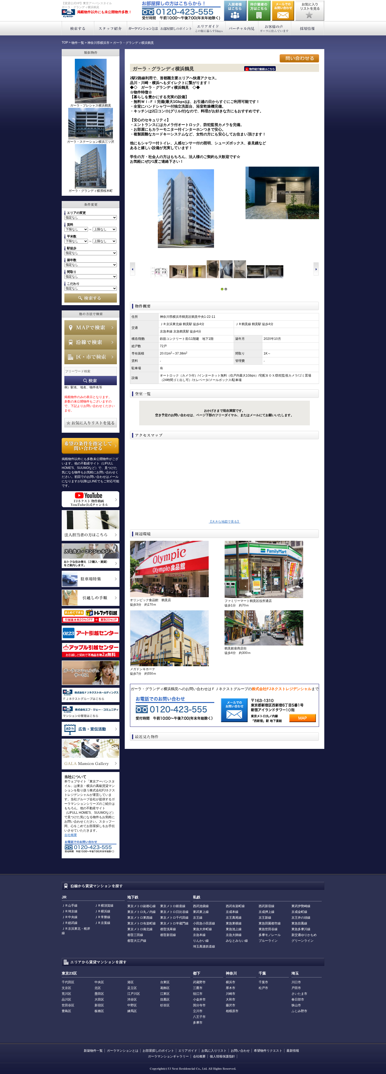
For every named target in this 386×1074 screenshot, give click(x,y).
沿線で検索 (90, 342)
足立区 (132, 988)
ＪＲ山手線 (69, 905)
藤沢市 (230, 1005)
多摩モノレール (270, 935)
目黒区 (165, 999)
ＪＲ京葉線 (102, 923)
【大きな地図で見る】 (224, 521)
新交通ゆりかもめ (304, 935)
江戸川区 (133, 994)
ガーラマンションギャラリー (168, 1056)
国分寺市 (199, 1005)
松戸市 (263, 988)
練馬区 (132, 1011)
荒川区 (66, 994)
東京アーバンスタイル (68, 13)
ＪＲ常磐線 (102, 917)
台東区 (165, 982)
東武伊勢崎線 (300, 906)
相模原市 (232, 1011)
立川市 (197, 1011)
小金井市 (199, 999)
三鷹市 (197, 988)
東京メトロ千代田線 (174, 917)
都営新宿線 (168, 935)
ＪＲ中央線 (69, 917)
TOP (65, 42)
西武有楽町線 (235, 906)
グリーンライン (302, 941)
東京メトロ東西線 (140, 917)
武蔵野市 (199, 982)
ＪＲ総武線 (69, 923)
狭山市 (296, 1005)
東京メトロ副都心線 (141, 906)
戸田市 (296, 988)
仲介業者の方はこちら (259, 11)
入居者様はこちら (235, 11)
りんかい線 (201, 941)
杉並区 (165, 1005)
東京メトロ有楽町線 (141, 923)
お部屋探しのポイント (176, 28)
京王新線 (265, 917)
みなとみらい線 (237, 941)
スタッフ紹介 (110, 28)
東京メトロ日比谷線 (174, 912)
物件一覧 (77, 43)
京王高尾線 (234, 917)
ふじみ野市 (299, 1011)
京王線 (197, 917)
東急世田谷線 (268, 929)
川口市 (296, 982)
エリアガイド (209, 28)
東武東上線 (201, 912)
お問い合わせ (283, 11)
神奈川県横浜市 (98, 43)
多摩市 (197, 1022)
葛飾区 (165, 988)
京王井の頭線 (300, 917)
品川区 (66, 999)
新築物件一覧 (93, 1050)
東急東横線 (234, 923)
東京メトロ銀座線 (172, 906)
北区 (98, 988)
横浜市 (230, 982)
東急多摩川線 (300, 929)
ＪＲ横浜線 (102, 911)
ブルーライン (268, 941)
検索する (77, 28)
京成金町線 (299, 912)
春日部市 (297, 999)
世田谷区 (68, 1005)
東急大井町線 (202, 929)
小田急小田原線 (204, 923)
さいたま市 (299, 994)
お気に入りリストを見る (309, 11)
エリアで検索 (90, 357)
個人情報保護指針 (222, 1056)
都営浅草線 (168, 929)
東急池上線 (234, 929)
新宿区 (99, 1005)
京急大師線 (234, 935)
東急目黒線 (299, 923)
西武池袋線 (201, 906)
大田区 (99, 999)
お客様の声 (274, 28)
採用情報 (307, 28)
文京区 (66, 988)
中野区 (132, 1005)
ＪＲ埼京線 (69, 911)
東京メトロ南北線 (140, 929)
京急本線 (199, 935)
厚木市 (230, 988)
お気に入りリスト (214, 1050)
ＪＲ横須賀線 (104, 905)
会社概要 (70, 835)
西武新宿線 (266, 906)
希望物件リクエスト (268, 1050)
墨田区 (99, 994)
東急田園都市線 (270, 923)
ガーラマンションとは (143, 28)
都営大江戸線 (136, 941)
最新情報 (292, 1050)
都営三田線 (135, 935)
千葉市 (263, 982)
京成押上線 (266, 912)
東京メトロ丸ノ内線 (141, 912)
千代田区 (68, 982)
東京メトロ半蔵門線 (174, 923)
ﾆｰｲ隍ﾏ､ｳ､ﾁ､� (260, 68)
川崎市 (230, 994)
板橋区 (99, 1011)
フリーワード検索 (90, 380)
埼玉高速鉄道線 (204, 946)
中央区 (99, 982)
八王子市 (199, 1017)
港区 (130, 982)
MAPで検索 (90, 327)
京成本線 (232, 912)
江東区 (165, 994)
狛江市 (197, 994)
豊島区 (66, 1011)
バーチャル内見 (242, 28)
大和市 (230, 999)
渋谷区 (132, 999)
